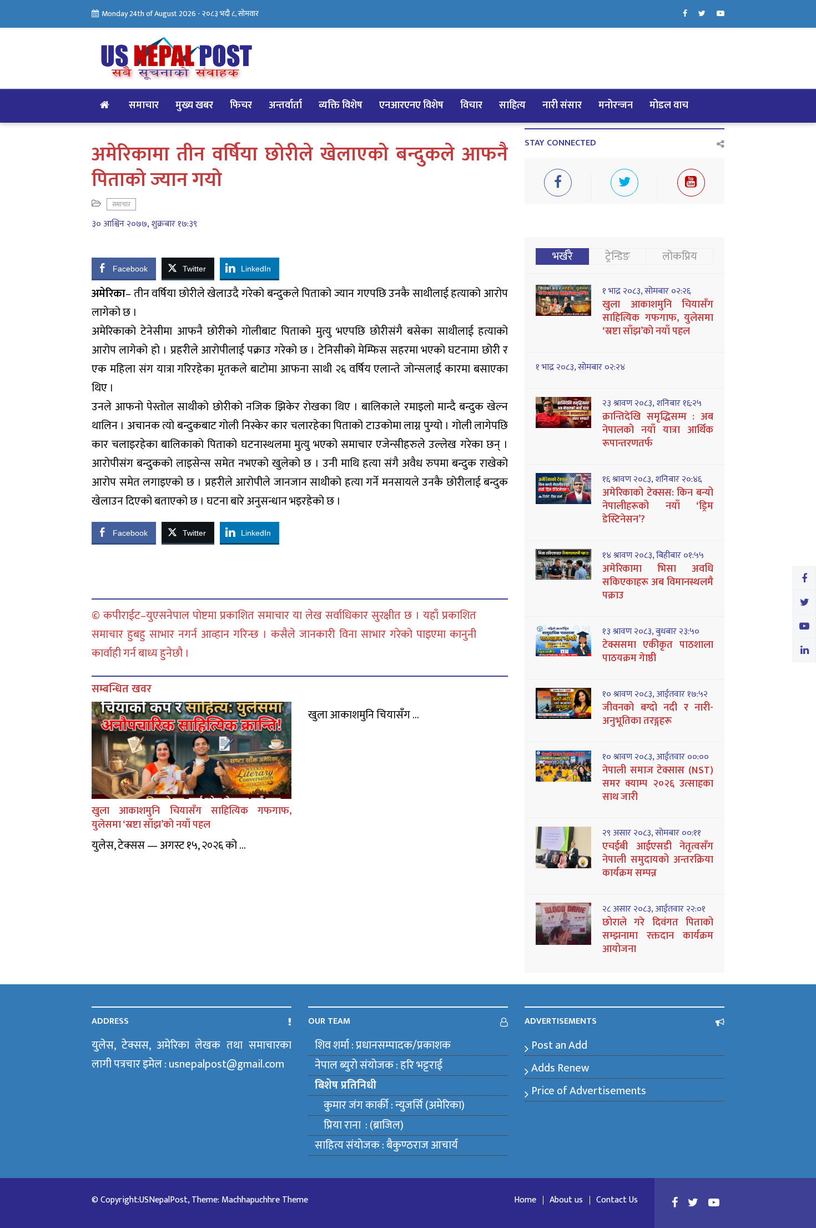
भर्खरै (562, 256)
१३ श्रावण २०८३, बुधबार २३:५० (650, 631)
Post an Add (559, 1045)
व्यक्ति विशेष (340, 105)
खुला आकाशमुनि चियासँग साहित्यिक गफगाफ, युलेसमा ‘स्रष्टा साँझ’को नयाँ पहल (191, 818)
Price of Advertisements (588, 1090)
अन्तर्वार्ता (285, 105)
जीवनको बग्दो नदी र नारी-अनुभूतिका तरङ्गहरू (657, 714)
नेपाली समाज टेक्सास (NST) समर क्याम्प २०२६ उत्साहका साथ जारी (657, 784)
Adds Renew (560, 1068)
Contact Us (617, 1200)
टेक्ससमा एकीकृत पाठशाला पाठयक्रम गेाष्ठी (657, 652)
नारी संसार (562, 105)
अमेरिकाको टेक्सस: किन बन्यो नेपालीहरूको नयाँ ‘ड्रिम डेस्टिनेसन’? (657, 506)
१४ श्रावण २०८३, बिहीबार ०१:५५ (653, 555)
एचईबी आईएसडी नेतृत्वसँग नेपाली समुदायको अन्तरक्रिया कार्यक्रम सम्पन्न (657, 860)
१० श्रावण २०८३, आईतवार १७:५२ (655, 694)
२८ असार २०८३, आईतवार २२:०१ (654, 909)
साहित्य (512, 105)
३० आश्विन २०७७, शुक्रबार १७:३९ (144, 224)
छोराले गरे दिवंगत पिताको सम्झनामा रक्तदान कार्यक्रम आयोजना (657, 936)
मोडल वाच (668, 105)
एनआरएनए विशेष (411, 105)
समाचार (144, 105)
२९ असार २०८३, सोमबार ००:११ (651, 833)
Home (525, 1200)
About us (566, 1200)
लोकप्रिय (679, 256)
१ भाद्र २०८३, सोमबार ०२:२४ (580, 367)
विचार (471, 105)
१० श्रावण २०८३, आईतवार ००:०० (655, 757)
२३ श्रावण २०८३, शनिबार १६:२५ (652, 403)
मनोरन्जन (615, 105)
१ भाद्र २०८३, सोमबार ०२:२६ (646, 291)
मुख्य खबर (194, 105)
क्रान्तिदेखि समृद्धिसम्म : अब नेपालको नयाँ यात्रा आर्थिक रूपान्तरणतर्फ (657, 430)
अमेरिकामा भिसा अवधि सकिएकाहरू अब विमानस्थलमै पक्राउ (657, 582)
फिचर (241, 105)
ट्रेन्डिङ (617, 256)
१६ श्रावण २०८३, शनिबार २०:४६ (652, 479)
